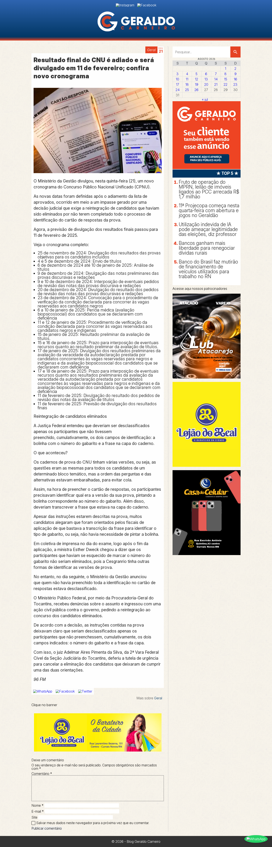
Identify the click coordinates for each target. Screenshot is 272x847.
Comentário (41, 773)
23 (235, 84)
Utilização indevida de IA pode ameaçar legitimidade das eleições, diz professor (208, 229)
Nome (37, 805)
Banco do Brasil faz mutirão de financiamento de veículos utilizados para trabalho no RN (208, 269)
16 (235, 79)
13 (206, 79)
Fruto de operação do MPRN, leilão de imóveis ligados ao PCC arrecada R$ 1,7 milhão (209, 189)
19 (196, 84)
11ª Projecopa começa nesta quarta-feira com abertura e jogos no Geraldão (209, 210)
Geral (151, 50)
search (235, 52)
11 (187, 79)
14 (216, 79)
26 (196, 90)
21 (215, 84)
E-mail (37, 811)
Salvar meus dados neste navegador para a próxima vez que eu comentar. (92, 823)
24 (178, 90)
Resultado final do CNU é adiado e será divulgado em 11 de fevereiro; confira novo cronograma (94, 68)
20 (206, 84)
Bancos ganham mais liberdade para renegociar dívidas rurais (207, 248)
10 (177, 79)
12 (196, 79)
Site (34, 817)
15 (225, 79)
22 (225, 84)
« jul (205, 99)
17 (177, 84)
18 (187, 84)
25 (187, 90)
